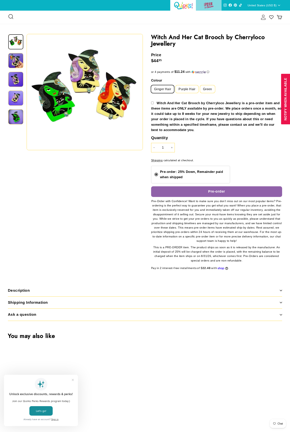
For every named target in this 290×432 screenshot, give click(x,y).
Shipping (157, 160)
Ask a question (22, 314)
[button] (216, 72)
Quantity (159, 138)
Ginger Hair (162, 89)
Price (156, 55)
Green (207, 89)
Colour (156, 80)
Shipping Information (28, 302)
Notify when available (285, 99)
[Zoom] (85, 92)
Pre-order (216, 191)
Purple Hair (187, 89)
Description (19, 290)
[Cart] (279, 17)
